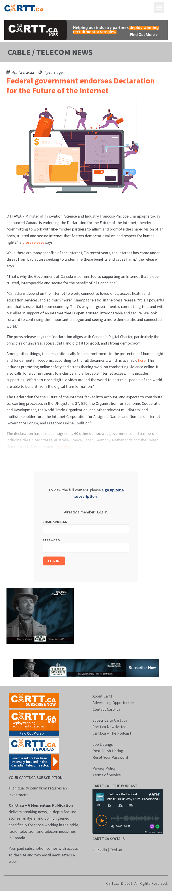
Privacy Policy (104, 768)
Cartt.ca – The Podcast (111, 733)
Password (51, 540)
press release (33, 242)
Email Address (55, 522)
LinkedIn (99, 849)
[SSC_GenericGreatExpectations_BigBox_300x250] (40, 615)
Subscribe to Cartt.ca (109, 720)
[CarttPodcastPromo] (34, 745)
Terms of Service (106, 774)
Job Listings (102, 744)
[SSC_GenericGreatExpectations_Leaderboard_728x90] (86, 667)
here (142, 360)
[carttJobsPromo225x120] (34, 722)
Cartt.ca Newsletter (109, 726)
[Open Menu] (159, 7)
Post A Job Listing (107, 750)
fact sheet (64, 446)
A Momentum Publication (50, 805)
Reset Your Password (110, 757)
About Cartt (102, 696)
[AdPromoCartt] (34, 761)
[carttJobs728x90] (86, 30)
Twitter (116, 849)
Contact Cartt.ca (106, 709)
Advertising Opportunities (113, 702)
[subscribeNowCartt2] (34, 700)
